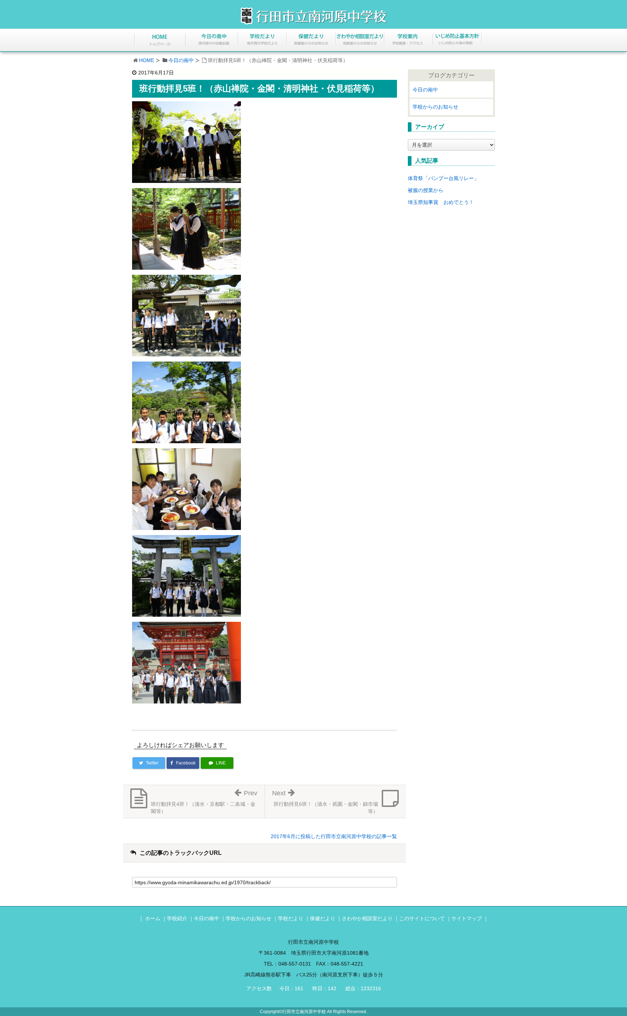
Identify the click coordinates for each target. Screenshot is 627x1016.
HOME (146, 60)
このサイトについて (422, 918)
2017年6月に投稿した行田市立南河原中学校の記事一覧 (334, 836)
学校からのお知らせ (435, 107)
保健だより (322, 918)
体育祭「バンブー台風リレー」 (443, 178)
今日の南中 (181, 60)
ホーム (152, 918)
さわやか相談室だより (367, 918)
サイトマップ (466, 918)
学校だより (290, 918)
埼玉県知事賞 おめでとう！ (441, 202)
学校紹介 (177, 918)
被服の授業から (425, 190)
